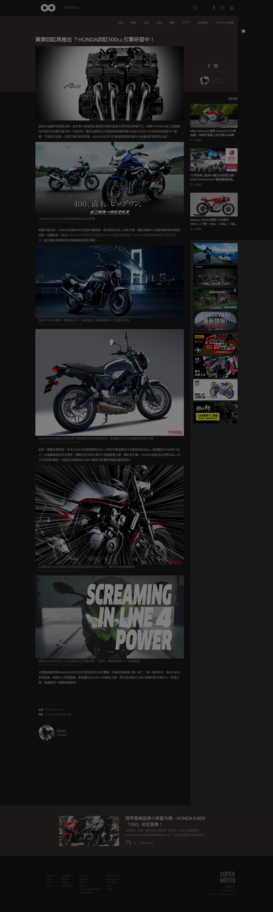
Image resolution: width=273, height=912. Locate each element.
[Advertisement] (122, 53)
